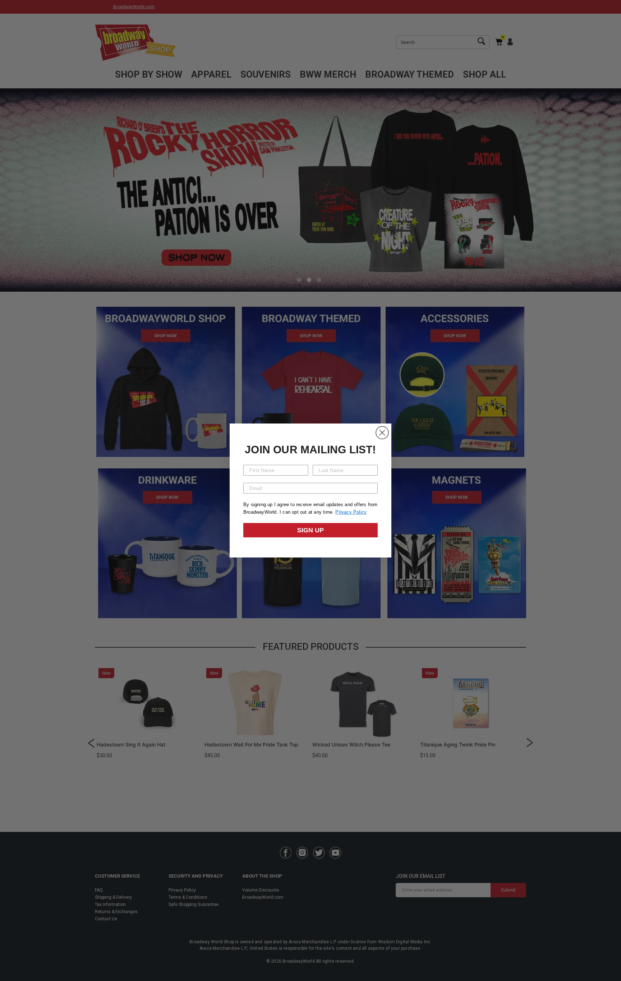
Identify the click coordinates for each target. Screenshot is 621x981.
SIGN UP (310, 530)
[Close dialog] (382, 432)
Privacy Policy (351, 512)
